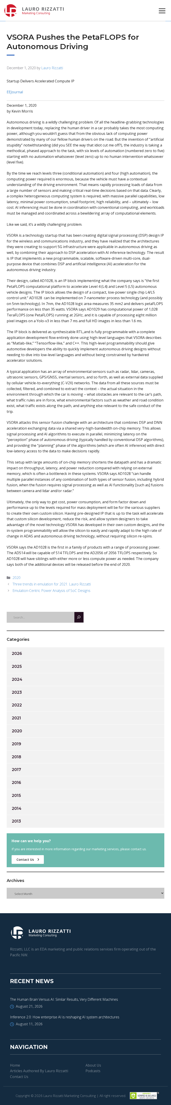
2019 (16, 744)
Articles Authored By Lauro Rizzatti (39, 1070)
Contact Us (25, 859)
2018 (16, 756)
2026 (17, 653)
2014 (16, 808)
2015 (16, 795)
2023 (17, 692)
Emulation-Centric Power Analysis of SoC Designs (51, 590)
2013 (16, 821)
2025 (17, 666)
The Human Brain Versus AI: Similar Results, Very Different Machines (64, 999)
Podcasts (93, 1070)
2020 (16, 577)
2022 (17, 705)
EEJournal (15, 92)
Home (15, 1065)
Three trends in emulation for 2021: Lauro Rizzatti (51, 584)
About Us (93, 1065)
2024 (17, 679)
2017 (16, 769)
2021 (16, 718)
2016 (16, 782)
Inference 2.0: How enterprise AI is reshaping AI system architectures (64, 1017)
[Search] (79, 617)
